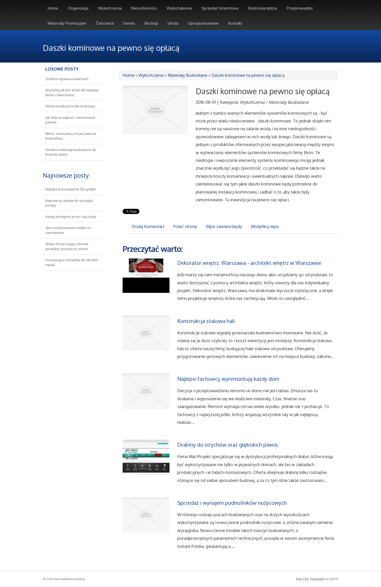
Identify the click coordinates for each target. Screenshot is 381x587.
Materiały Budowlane (187, 75)
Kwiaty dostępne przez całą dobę (70, 217)
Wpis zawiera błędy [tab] (224, 226)
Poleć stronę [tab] (185, 226)
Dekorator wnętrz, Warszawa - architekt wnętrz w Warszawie (249, 262)
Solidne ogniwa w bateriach (66, 79)
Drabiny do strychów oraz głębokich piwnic (228, 444)
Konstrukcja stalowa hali (206, 320)
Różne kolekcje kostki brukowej (70, 106)
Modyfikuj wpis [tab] (265, 226)
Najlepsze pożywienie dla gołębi (70, 189)
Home (128, 75)
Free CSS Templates (310, 579)
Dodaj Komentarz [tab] (148, 226)
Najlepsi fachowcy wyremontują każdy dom (228, 378)
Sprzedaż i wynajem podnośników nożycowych (232, 502)
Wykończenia (151, 75)
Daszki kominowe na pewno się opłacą (248, 75)
